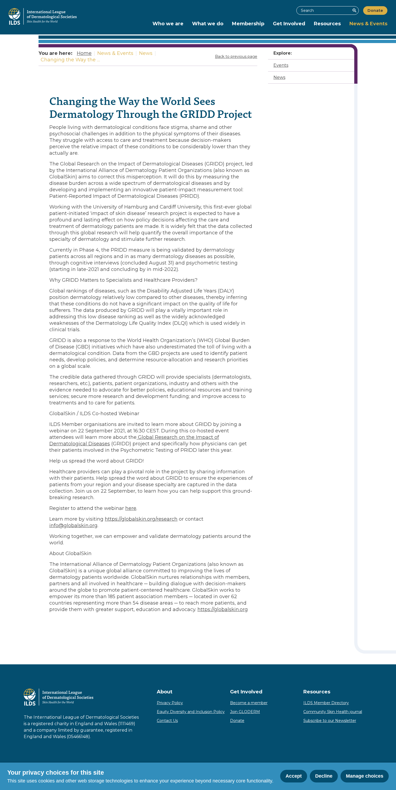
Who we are (167, 24)
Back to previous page (236, 56)
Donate (375, 10)
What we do (207, 24)
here (130, 508)
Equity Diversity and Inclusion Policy (191, 711)
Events (280, 65)
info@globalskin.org (73, 525)
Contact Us (167, 720)
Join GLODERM (245, 711)
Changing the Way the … (70, 60)
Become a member (249, 702)
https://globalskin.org (222, 609)
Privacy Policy (170, 702)
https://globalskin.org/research (141, 519)
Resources (327, 24)
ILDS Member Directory (326, 702)
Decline (323, 776)
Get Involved (289, 24)
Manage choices (364, 776)
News (279, 77)
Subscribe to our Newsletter (329, 720)
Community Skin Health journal (332, 711)
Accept (294, 776)
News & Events (368, 24)
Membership (248, 24)
